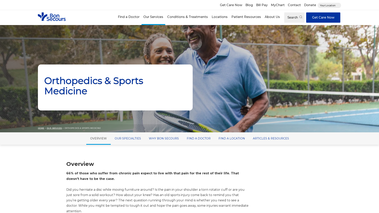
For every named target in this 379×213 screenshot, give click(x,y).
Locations (220, 17)
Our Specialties (128, 138)
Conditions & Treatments (187, 17)
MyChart (278, 5)
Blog (249, 5)
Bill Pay (262, 5)
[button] (129, 17)
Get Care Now (231, 5)
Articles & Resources (271, 138)
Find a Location (232, 138)
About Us (272, 17)
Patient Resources (246, 17)
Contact (294, 5)
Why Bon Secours (164, 138)
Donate (310, 5)
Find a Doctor (129, 17)
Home (41, 128)
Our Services (153, 17)
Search (293, 17)
